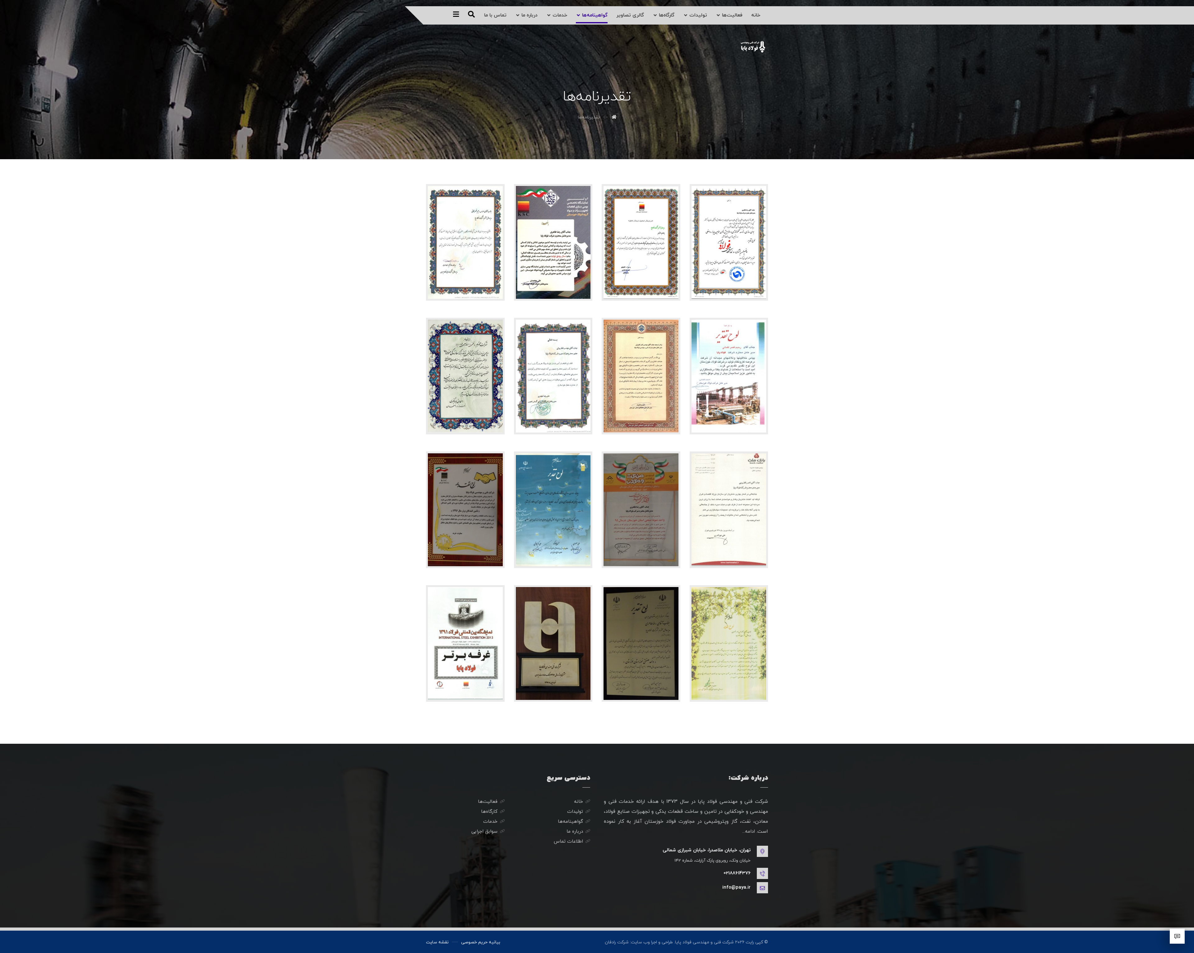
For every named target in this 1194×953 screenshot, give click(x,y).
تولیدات (575, 811)
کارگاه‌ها (489, 811)
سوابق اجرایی (484, 831)
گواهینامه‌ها (570, 821)
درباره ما (575, 831)
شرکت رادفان (617, 942)
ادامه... (748, 831)
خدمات (490, 821)
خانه (578, 801)
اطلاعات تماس (568, 841)
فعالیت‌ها (487, 801)
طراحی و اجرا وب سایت (652, 942)
